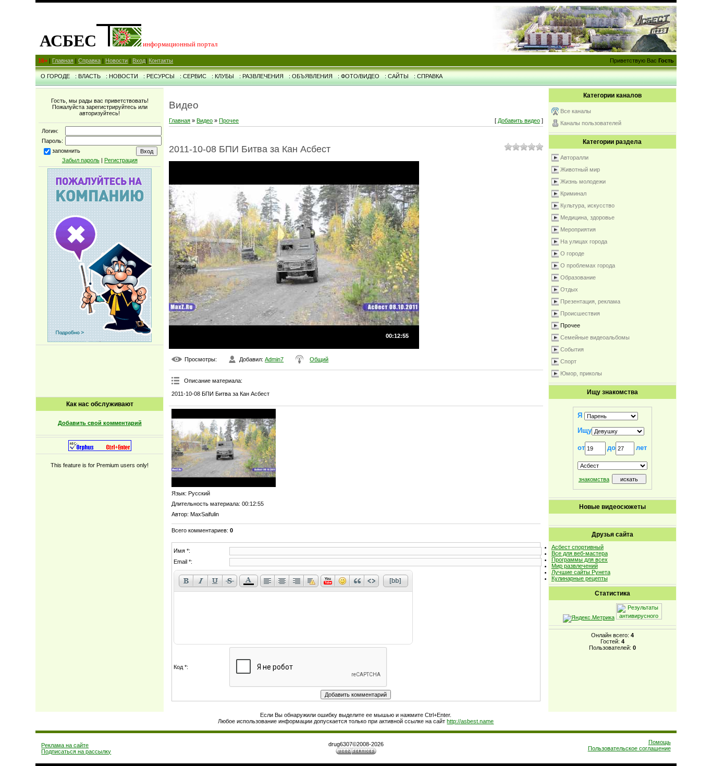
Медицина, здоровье (587, 217)
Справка (89, 60)
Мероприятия (578, 229)
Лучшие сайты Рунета (580, 572)
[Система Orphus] (99, 449)
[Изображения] (223, 448)
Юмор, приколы (581, 373)
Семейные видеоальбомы (595, 337)
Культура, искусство (587, 205)
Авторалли (574, 157)
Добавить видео (519, 120)
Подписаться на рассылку (76, 751)
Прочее (229, 120)
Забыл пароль (81, 160)
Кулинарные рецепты (579, 578)
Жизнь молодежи (583, 181)
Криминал (573, 193)
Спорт (568, 361)
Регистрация (121, 160)
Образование (578, 277)
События (572, 349)
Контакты (161, 60)
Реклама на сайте (65, 745)
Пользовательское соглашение (629, 748)
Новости (116, 60)
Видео (205, 120)
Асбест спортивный (577, 547)
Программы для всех (579, 559)
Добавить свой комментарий (100, 423)
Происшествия (580, 313)
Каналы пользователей (590, 123)
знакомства (594, 479)
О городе (572, 253)
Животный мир (580, 169)
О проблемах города (587, 265)
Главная (62, 60)
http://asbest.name (470, 721)
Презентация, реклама (590, 301)
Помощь (659, 742)
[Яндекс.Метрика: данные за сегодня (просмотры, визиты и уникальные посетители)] (589, 618)
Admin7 (274, 359)
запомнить (66, 151)
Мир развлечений (574, 566)
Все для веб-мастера (579, 553)
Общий (319, 359)
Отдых (569, 289)
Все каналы (575, 111)
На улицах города (583, 241)
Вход (138, 60)
